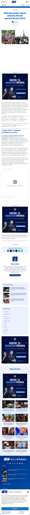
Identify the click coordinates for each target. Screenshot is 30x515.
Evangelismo (15, 9)
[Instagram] (26, 5)
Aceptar (14, 508)
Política (5, 325)
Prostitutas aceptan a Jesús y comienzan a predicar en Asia (17, 299)
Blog (5, 332)
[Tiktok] (28, 5)
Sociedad (6, 311)
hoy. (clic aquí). (12, 125)
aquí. (14, 238)
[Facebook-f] (21, 5)
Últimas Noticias (8, 285)
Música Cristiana (7, 320)
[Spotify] (22, 463)
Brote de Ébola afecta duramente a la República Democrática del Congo (22, 451)
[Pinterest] (19, 463)
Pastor (5, 323)
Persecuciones (7, 314)
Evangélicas (6, 329)
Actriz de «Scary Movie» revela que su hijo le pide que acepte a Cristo (18, 294)
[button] (28, 492)
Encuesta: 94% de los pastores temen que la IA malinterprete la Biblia (17, 289)
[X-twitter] (24, 5)
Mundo (5, 327)
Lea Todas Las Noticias (15, 275)
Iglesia (5, 316)
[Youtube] (23, 5)
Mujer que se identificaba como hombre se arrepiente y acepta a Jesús (8, 438)
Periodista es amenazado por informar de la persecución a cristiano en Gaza (22, 438)
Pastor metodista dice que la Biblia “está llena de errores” (8, 451)
